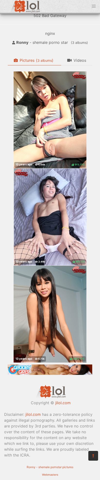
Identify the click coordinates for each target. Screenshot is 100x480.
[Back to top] (93, 456)
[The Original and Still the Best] (50, 373)
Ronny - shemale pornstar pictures (50, 467)
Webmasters (50, 474)
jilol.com (63, 402)
